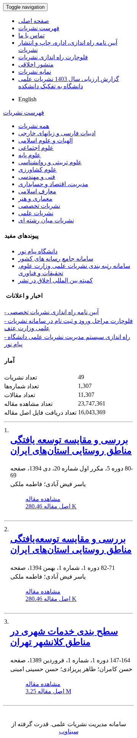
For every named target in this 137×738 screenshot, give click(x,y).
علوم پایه (29, 155)
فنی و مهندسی (36, 177)
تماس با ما (31, 35)
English (27, 99)
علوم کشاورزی (37, 169)
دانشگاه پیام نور (37, 251)
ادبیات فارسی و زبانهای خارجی (57, 133)
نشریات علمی (35, 213)
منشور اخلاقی (36, 64)
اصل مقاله (50, 506)
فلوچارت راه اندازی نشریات (53, 57)
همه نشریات (33, 126)
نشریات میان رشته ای (46, 220)
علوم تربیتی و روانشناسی (50, 162)
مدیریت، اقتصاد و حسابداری (53, 184)
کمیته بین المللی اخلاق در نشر (55, 280)
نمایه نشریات (34, 71)
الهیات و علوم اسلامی (45, 140)
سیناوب (68, 731)
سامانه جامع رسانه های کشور (55, 258)
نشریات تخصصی (39, 206)
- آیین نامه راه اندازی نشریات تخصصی (51, 312)
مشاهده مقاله (43, 499)
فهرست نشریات (38, 28)
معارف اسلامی (37, 191)
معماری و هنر (35, 198)
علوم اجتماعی (36, 147)
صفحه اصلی (33, 21)
